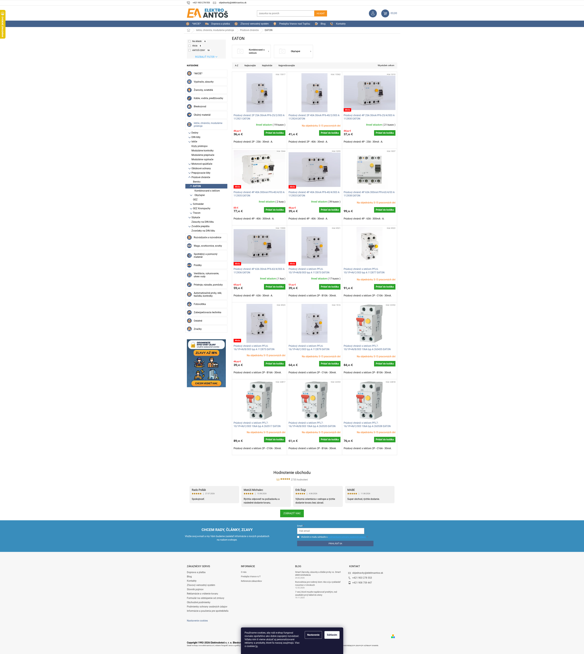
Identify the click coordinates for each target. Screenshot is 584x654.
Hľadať (321, 13)
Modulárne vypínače (202, 159)
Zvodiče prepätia (200, 226)
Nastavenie (313, 634)
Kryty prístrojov (199, 146)
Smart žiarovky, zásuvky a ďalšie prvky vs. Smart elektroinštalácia (318, 573)
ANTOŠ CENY (201, 50)
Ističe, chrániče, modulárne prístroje (208, 124)
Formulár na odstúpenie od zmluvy (205, 598)
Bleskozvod (200, 106)
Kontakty (191, 580)
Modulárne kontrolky (202, 150)
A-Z (236, 65)
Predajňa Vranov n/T (251, 576)
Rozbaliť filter (205, 56)
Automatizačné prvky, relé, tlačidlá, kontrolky (208, 294)
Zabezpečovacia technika (207, 312)
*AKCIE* (198, 73)
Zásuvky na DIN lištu (202, 221)
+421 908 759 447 (362, 582)
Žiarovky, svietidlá (203, 90)
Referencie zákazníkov (251, 581)
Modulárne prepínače (202, 155)
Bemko (196, 181)
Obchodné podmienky (198, 602)
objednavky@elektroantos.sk (367, 572)
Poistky (198, 265)
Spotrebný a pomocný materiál (205, 255)
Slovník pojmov (195, 589)
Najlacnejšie (250, 65)
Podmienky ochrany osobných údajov (207, 606)
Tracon (196, 212)
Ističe (194, 141)
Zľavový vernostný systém (201, 585)
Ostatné (198, 320)
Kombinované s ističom (207, 190)
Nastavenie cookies (197, 620)
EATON (197, 186)
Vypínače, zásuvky (204, 81)
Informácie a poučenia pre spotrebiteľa (207, 610)
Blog (189, 576)
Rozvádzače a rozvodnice (207, 237)
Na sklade (199, 41)
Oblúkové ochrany (201, 168)
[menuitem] (193, 24)
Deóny (194, 132)
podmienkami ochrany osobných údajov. (347, 537)
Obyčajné (200, 195)
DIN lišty (195, 137)
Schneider (198, 204)
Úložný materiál (202, 114)
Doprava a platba (196, 572)
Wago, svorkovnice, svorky (208, 245)
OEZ (195, 199)
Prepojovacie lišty (200, 172)
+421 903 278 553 (362, 577)
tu (256, 646)
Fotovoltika (200, 304)
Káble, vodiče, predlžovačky (208, 98)
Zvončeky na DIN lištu (203, 230)
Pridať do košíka (275, 132)
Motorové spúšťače (201, 163)
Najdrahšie (267, 65)
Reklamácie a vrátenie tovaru (202, 593)
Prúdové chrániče (200, 177)
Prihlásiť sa (335, 543)
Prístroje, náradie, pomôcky (208, 284)
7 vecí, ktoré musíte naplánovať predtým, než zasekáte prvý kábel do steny (316, 593)
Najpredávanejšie (286, 65)
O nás (243, 572)
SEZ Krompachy (201, 208)
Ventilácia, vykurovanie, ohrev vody (206, 275)
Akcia (196, 45)
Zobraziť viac (292, 513)
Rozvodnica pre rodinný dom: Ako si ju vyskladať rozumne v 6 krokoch (317, 583)
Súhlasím (332, 634)
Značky (198, 329)
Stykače (195, 217)
